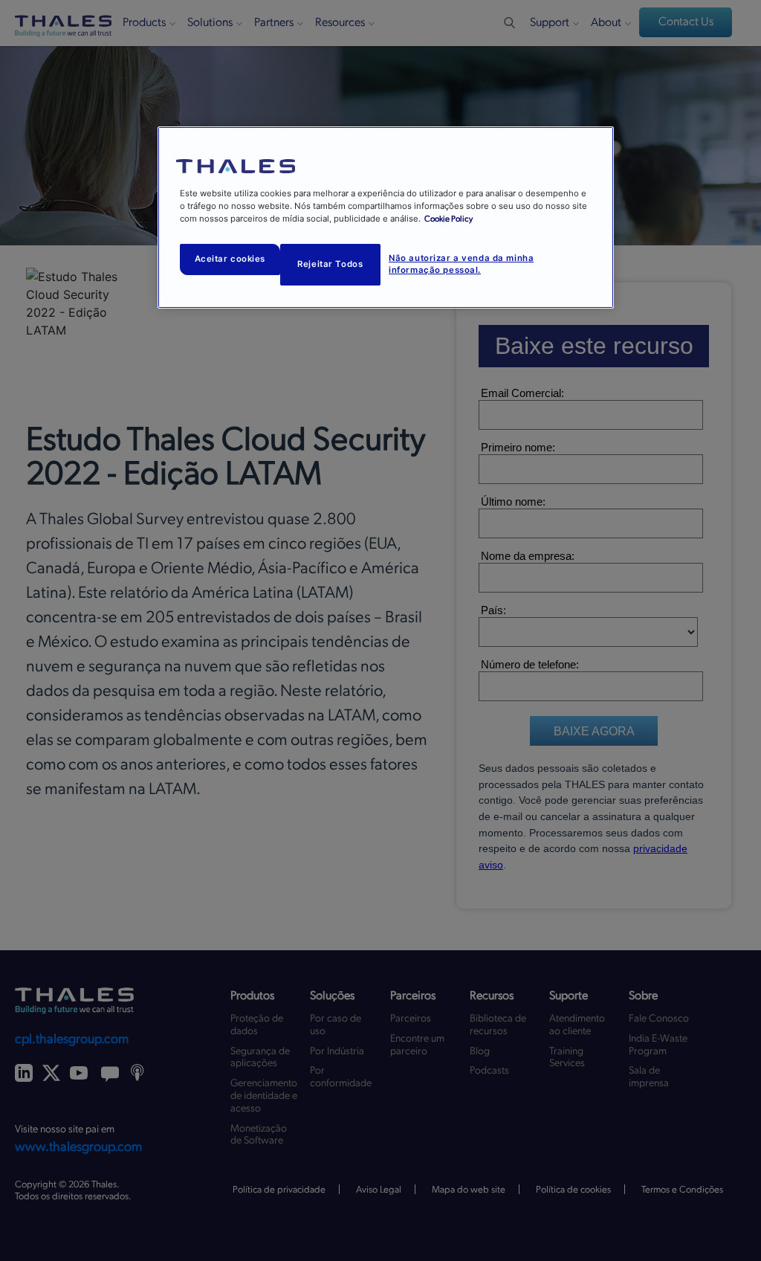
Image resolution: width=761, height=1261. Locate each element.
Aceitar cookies (230, 259)
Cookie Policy (448, 219)
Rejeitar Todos (330, 264)
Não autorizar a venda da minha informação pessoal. (461, 264)
